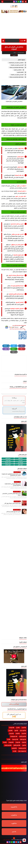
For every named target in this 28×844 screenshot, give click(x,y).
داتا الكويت (14, 823)
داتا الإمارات (14, 815)
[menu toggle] (26, 2)
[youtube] (23, 2)
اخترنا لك (11, 727)
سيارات (14, 52)
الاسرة (23, 733)
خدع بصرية (14, 739)
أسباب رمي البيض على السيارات (17, 65)
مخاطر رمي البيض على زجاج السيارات (16, 63)
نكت (14, 751)
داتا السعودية (14, 807)
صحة (4, 742)
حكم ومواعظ (13, 736)
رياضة (23, 742)
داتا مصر (14, 831)
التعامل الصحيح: (20, 72)
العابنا (17, 733)
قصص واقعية (21, 748)
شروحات (10, 742)
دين (8, 739)
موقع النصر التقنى (6, 839)
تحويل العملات (8, 465)
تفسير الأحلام (21, 736)
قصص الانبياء (7, 745)
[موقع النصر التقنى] (14, 6)
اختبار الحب (20, 460)
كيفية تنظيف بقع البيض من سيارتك (17, 67)
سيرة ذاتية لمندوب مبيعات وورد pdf (13, 503)
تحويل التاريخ (20, 465)
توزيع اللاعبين (20, 462)
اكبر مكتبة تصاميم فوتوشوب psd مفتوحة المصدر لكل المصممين (11, 474)
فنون (23, 745)
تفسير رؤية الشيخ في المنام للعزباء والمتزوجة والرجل (13, 484)
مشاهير (13, 748)
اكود (16, 730)
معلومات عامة (21, 751)
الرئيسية (22, 41)
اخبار (17, 727)
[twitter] (21, 2)
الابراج (10, 730)
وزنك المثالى (7, 460)
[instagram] (14, 2)
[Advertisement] (14, 27)
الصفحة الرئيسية (21, 52)
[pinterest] (16, 842)
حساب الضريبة (8, 462)
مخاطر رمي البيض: (18, 70)
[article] (14, 360)
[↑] (14, 838)
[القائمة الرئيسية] (3, 40)
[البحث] (2, 2)
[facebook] (16, 2)
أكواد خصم (22, 730)
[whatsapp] (18, 2)
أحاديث (23, 727)
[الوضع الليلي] (24, 840)
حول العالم (22, 739)
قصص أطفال (16, 745)
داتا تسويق (20, 458)
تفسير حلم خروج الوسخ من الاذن (13, 512)
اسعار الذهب (7, 458)
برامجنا (11, 733)
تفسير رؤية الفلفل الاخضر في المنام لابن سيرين (11, 494)
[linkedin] (18, 842)
